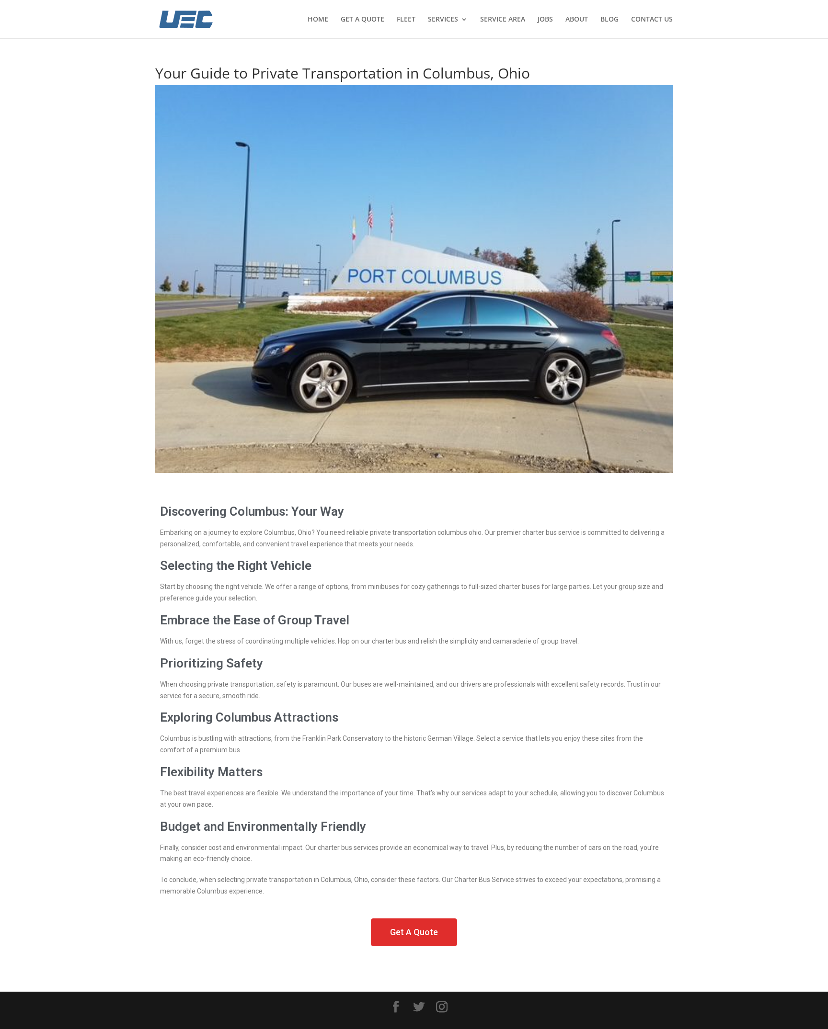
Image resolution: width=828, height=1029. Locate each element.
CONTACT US (652, 19)
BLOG (609, 19)
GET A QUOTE (362, 19)
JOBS (545, 19)
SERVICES (443, 19)
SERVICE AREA (502, 19)
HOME (318, 19)
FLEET (406, 19)
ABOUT (576, 19)
